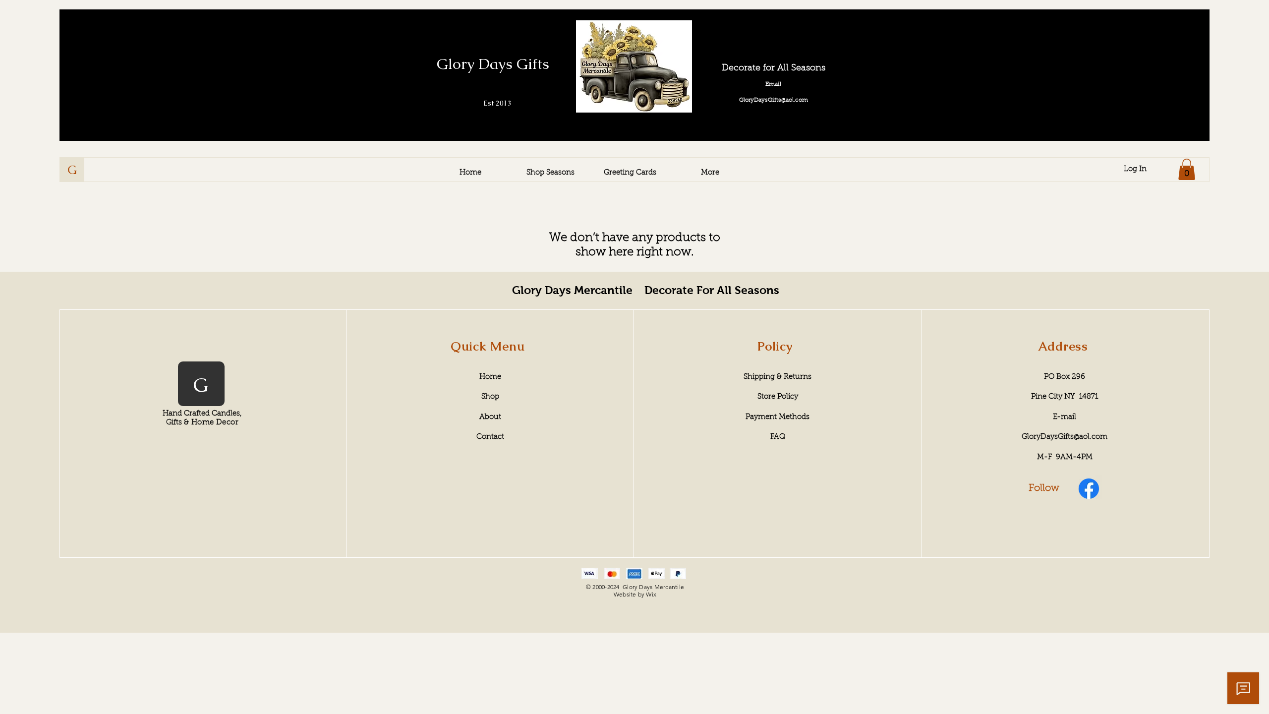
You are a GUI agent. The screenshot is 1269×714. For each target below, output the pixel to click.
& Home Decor (211, 422)
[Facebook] (1088, 488)
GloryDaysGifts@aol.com (1064, 437)
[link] (1187, 169)
